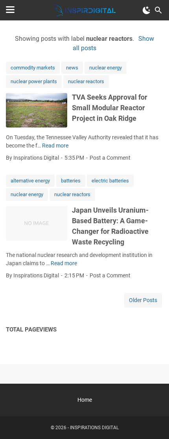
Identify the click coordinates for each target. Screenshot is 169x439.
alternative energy (30, 181)
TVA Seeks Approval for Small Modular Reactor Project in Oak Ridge (109, 107)
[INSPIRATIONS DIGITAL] (84, 10)
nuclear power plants (34, 81)
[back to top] (153, 421)
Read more (55, 145)
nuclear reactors (86, 81)
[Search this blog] (158, 10)
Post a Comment (110, 158)
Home (84, 400)
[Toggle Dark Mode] (146, 10)
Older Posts (143, 300)
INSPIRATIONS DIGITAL (94, 427)
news (72, 68)
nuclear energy (105, 68)
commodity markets (33, 68)
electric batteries (110, 181)
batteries (71, 181)
